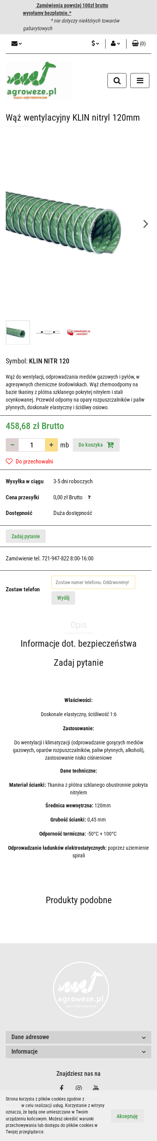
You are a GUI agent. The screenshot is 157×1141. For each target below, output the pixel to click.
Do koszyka (91, 445)
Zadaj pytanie (25, 536)
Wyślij (63, 598)
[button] (138, 43)
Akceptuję (127, 1116)
